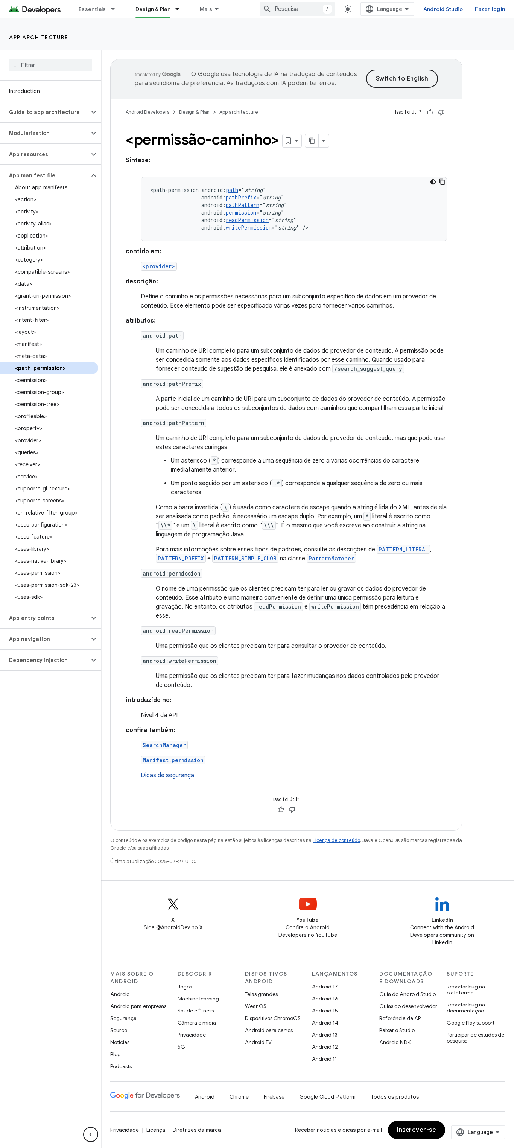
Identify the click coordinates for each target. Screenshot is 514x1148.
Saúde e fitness (196, 1010)
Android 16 (325, 998)
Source (118, 1030)
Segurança (123, 1018)
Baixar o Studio (397, 1030)
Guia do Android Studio (407, 994)
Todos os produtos (395, 1096)
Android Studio (443, 9)
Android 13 (325, 1034)
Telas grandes (261, 994)
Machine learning (198, 998)
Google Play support (470, 1022)
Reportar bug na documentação (466, 1007)
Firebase (274, 1096)
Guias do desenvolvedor (408, 1006)
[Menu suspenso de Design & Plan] (180, 9)
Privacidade (192, 1034)
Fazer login (490, 9)
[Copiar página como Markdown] (312, 140)
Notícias (119, 1042)
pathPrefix (241, 197)
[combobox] (297, 9)
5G (181, 1046)
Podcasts (121, 1066)
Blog (115, 1054)
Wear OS (255, 1006)
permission (241, 212)
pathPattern (242, 205)
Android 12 (325, 1046)
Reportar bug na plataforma (466, 989)
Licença (155, 1130)
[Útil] (430, 112)
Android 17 (325, 986)
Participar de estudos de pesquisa (475, 1037)
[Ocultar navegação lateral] (90, 1134)
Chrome (239, 1096)
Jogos (185, 986)
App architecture (38, 37)
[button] (44, 112)
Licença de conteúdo (336, 840)
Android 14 (325, 1022)
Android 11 (324, 1058)
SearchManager (164, 745)
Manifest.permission (173, 760)
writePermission (249, 227)
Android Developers (147, 112)
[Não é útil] (441, 112)
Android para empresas (138, 1006)
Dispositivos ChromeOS (273, 1018)
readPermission (247, 220)
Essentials (92, 9)
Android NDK (395, 1042)
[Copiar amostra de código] (442, 181)
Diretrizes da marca (197, 1130)
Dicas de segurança (167, 775)
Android (120, 994)
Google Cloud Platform (328, 1096)
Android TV (258, 1042)
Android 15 (325, 1010)
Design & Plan (152, 9)
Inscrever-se (416, 1130)
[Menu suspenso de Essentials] (116, 9)
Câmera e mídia (197, 1022)
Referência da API (400, 1018)
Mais (206, 9)
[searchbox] (50, 65)
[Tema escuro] (433, 181)
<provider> (159, 266)
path (232, 189)
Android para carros (269, 1030)
